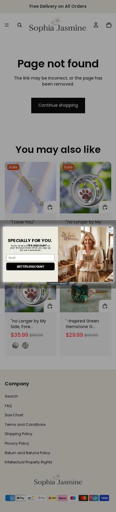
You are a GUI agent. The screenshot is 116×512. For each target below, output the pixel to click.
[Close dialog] (109, 230)
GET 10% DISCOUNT (30, 266)
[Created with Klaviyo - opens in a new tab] (58, 283)
